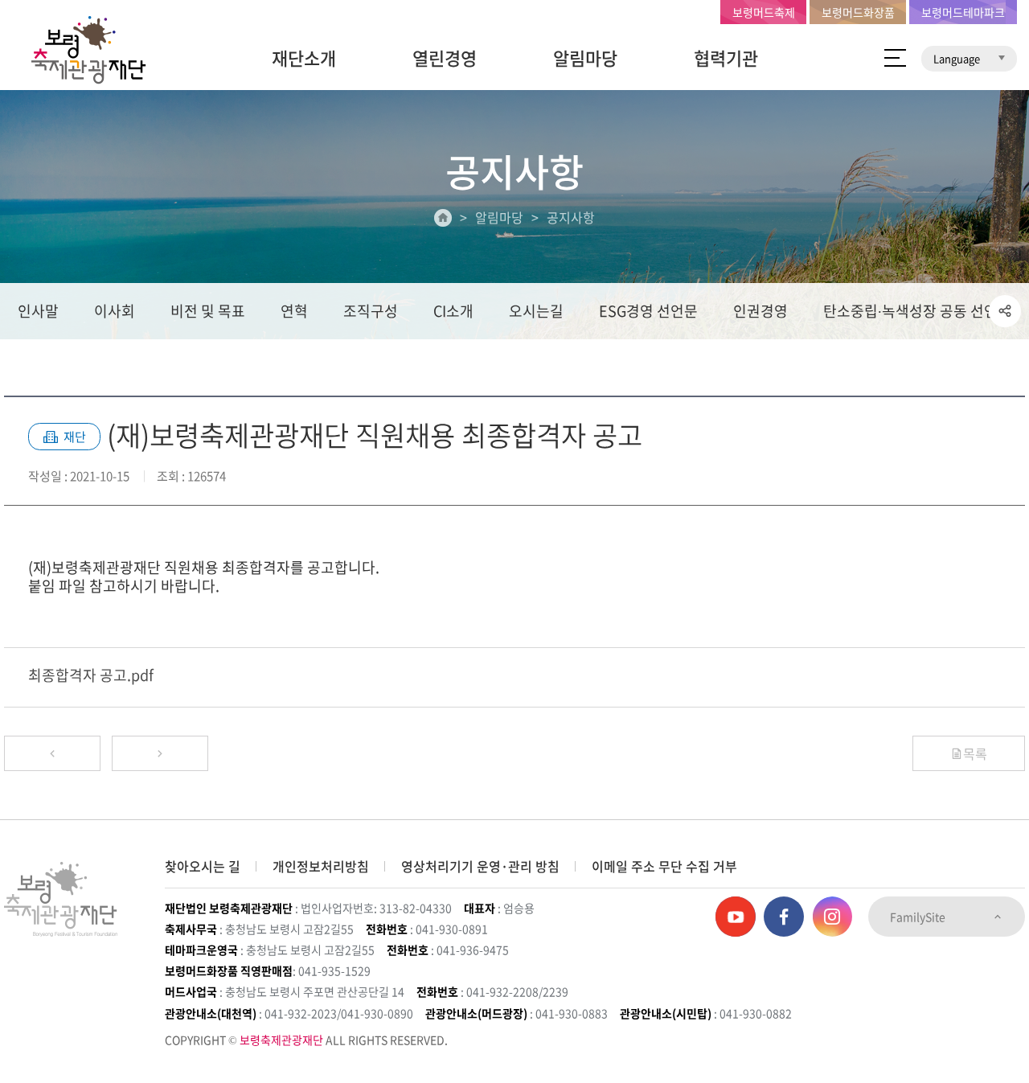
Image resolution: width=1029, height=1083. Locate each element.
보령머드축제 (763, 12)
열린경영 (444, 57)
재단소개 (304, 57)
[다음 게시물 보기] (160, 753)
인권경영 (760, 311)
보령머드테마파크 (963, 12)
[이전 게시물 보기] (52, 753)
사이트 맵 (895, 58)
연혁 (294, 311)
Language (957, 58)
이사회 (114, 311)
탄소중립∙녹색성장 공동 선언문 (917, 311)
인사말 (38, 311)
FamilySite (919, 917)
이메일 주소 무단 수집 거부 (664, 866)
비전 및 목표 (207, 311)
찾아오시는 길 (202, 866)
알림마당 (585, 57)
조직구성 (370, 311)
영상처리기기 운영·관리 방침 (480, 866)
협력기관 (726, 57)
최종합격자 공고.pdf (91, 675)
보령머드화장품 (858, 12)
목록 (975, 753)
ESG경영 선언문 (648, 311)
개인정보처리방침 (321, 866)
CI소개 (453, 311)
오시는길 (536, 311)
